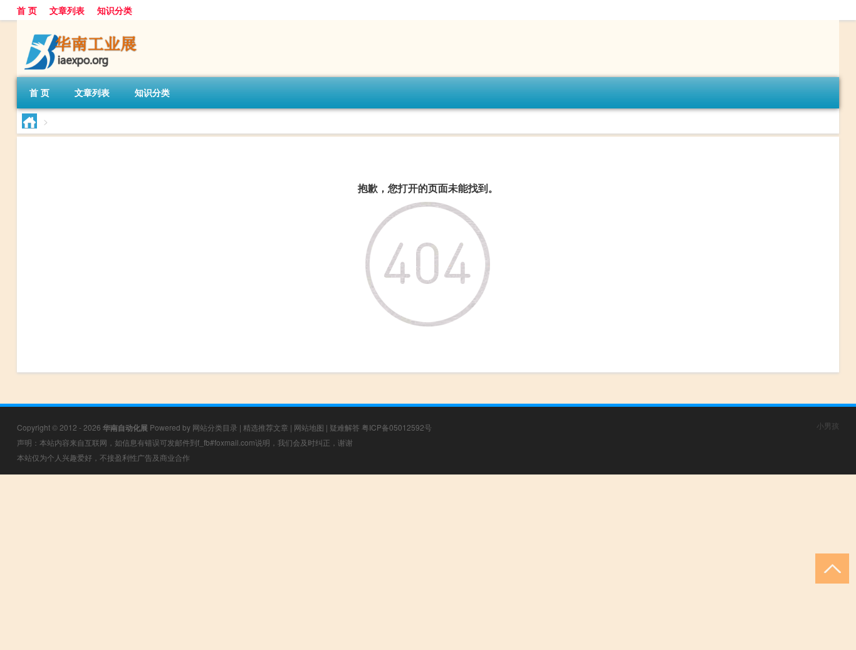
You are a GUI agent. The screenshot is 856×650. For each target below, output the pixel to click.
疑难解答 (345, 427)
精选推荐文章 (265, 427)
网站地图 (309, 427)
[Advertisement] (376, 562)
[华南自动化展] (83, 24)
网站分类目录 (214, 427)
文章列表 (67, 10)
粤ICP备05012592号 (397, 427)
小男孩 (828, 425)
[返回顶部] (829, 567)
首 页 (27, 10)
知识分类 (114, 10)
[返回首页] (427, 211)
